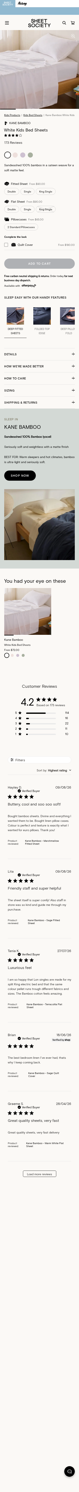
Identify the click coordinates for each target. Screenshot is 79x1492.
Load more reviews (39, 1174)
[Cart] (73, 23)
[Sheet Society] (39, 22)
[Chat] (69, 1472)
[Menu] (7, 23)
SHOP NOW (20, 475)
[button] (39, 354)
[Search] (64, 23)
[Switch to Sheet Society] (7, 3)
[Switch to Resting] (22, 3)
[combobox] (54, 770)
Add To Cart (39, 263)
